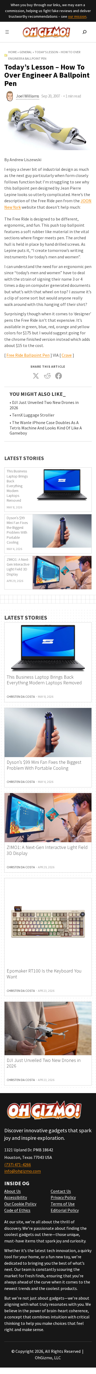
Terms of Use (63, 1203)
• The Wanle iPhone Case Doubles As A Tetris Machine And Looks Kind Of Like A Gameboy (46, 428)
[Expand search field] (84, 32)
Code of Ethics (17, 1210)
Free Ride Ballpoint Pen (28, 355)
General (25, 52)
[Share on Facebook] (59, 376)
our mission (77, 16)
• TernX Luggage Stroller (32, 415)
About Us (12, 1191)
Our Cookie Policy (20, 1203)
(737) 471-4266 (17, 1164)
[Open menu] (7, 32)
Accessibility (15, 1197)
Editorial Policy (65, 1210)
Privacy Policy (63, 1197)
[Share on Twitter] (36, 376)
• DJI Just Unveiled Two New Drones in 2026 (44, 405)
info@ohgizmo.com (22, 1171)
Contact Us (61, 1191)
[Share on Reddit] (47, 376)
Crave (67, 355)
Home (12, 52)
